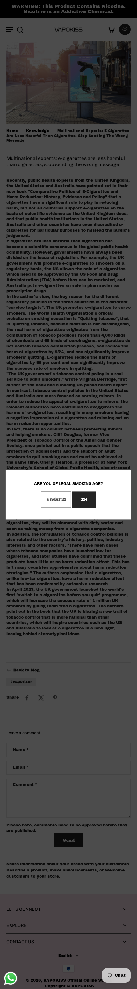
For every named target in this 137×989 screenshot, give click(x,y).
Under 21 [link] (56, 499)
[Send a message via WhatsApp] (10, 978)
